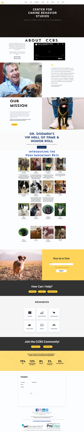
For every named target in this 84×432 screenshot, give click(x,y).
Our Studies (30, 316)
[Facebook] (37, 410)
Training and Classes (54, 316)
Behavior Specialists (42, 316)
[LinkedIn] (43, 410)
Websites (42, 328)
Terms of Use (46, 416)
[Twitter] (47, 410)
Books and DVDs (30, 328)
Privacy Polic (41, 416)
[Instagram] (40, 410)
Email (50, 262)
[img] (23, 168)
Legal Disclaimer (33, 416)
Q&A (37, 416)
